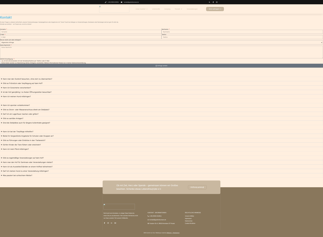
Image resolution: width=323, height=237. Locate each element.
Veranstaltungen (192, 9)
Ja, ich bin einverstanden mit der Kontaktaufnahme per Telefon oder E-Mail (25, 61)
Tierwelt (177, 9)
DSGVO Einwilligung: (6, 59)
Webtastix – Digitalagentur (173, 232)
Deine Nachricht (5, 45)
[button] (209, 2)
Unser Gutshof (140, 9)
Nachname (165, 29)
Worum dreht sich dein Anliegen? (10, 39)
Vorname (3, 29)
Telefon (164, 34)
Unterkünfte (156, 9)
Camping (167, 9)
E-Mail (2, 34)
